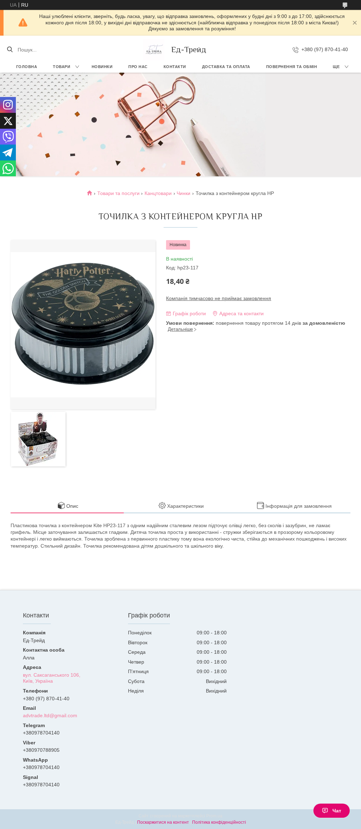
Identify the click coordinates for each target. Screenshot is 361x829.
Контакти (175, 67)
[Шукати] (10, 50)
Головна (26, 67)
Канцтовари (158, 193)
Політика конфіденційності (219, 822)
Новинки (102, 67)
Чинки (183, 193)
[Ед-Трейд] (153, 49)
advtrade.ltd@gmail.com (50, 715)
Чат (336, 810)
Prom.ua (214, 815)
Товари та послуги (118, 193)
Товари (61, 67)
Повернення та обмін (291, 67)
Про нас (138, 67)
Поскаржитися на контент (163, 822)
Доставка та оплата (226, 67)
